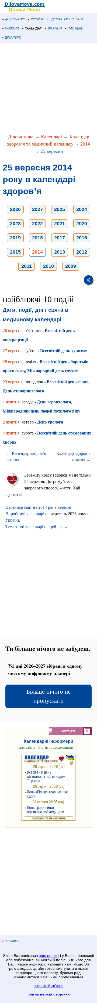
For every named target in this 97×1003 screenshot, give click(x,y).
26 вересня (12, 330)
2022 (37, 223)
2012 (81, 252)
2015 (15, 252)
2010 (48, 266)
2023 (15, 223)
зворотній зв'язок (48, 985)
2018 (37, 237)
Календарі (51, 136)
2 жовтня (11, 422)
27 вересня (12, 350)
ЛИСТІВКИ (75, 28)
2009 (70, 266)
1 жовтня (11, 402)
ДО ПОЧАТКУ (15, 19)
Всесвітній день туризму (63, 350)
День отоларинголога (23, 391)
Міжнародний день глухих (52, 371)
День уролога (50, 422)
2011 (26, 266)
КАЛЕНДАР (33, 28)
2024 (81, 209)
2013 (59, 252)
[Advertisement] (48, 89)
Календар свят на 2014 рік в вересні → (41, 507)
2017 (59, 237)
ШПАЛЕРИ (13, 37)
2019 (15, 237)
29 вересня (12, 382)
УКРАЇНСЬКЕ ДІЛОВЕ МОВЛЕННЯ (57, 19)
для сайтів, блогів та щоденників (48, 747)
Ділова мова (20, 136)
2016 (81, 237)
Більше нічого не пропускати (48, 696)
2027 (37, 209)
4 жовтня (11, 433)
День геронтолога (54, 402)
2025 (59, 209)
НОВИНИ (12, 28)
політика (12, 941)
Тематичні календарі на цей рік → (36, 526)
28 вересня (12, 361)
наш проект (49, 955)
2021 (59, 223)
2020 (81, 223)
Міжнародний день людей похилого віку (41, 411)
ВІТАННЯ (55, 28)
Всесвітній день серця (68, 382)
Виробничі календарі (24, 513)
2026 (15, 209)
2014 (85, 144)
